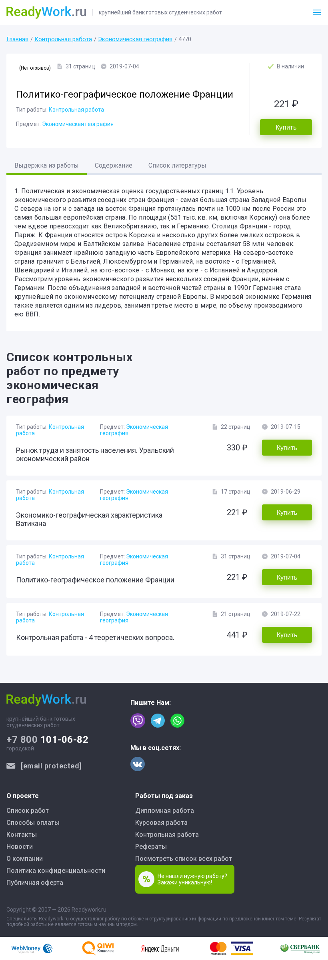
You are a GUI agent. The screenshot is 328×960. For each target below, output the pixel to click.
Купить (286, 127)
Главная (17, 39)
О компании (24, 858)
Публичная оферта (34, 882)
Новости (19, 846)
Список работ (27, 810)
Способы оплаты (33, 822)
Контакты (21, 834)
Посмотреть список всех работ (183, 858)
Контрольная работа (63, 39)
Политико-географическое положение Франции (95, 580)
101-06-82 (47, 739)
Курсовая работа (161, 822)
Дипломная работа (164, 810)
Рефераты (151, 846)
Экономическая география (135, 39)
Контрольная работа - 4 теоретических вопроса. (95, 637)
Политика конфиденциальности (55, 870)
